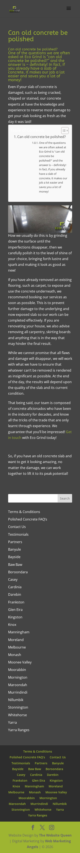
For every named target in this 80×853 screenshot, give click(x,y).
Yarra (12, 722)
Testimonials (18, 534)
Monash (14, 654)
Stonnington (18, 707)
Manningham (18, 632)
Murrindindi (17, 692)
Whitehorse (17, 715)
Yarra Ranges (18, 730)
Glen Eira (15, 609)
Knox (12, 624)
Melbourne (17, 647)
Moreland (16, 639)
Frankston (16, 602)
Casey (12, 579)
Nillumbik (15, 699)
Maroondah (17, 684)
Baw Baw (15, 564)
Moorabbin (17, 669)
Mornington (17, 677)
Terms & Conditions (24, 511)
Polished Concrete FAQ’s (27, 519)
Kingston (15, 617)
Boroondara (18, 572)
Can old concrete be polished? (41, 136)
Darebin (14, 594)
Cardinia (15, 587)
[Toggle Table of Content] (63, 130)
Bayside (14, 556)
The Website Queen (55, 835)
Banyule (14, 549)
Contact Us (17, 526)
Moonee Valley (20, 662)
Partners (15, 542)
